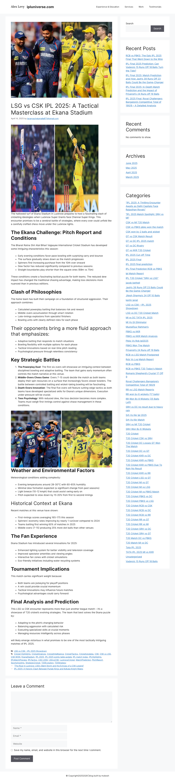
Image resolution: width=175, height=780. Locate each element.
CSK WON (15, 657)
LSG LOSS (43, 660)
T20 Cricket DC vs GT (137, 451)
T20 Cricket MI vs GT (137, 482)
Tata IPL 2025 (133, 547)
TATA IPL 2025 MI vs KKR (140, 552)
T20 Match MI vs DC (137, 542)
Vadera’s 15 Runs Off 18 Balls (142, 561)
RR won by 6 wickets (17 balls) (142, 394)
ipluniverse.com (40, 7)
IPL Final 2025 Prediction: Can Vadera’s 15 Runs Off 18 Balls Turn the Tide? (144, 67)
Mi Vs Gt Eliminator (136, 322)
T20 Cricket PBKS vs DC (139, 496)
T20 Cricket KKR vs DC (138, 455)
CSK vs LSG (105, 654)
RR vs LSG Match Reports (140, 389)
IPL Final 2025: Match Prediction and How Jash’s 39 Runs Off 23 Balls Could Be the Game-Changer (145, 79)
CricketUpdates (86, 654)
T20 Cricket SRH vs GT (138, 533)
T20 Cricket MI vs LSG (138, 487)
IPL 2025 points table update (58, 657)
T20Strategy (60, 663)
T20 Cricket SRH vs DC (138, 529)
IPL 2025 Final (133, 259)
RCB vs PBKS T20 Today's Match (144, 368)
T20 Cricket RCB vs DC (138, 510)
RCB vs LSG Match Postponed (142, 354)
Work (141, 6)
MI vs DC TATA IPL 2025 (139, 317)
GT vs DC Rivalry (135, 245)
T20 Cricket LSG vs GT (138, 477)
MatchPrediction (83, 660)
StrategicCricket (33, 663)
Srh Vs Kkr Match (135, 419)
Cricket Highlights (22, 654)
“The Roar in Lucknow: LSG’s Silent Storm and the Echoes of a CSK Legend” (49, 666)
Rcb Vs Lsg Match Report (140, 359)
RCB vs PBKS (133, 364)
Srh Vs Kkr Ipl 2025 (136, 415)
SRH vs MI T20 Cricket (138, 424)
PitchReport (97, 660)
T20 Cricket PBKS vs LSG (140, 501)
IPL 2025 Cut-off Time (138, 255)
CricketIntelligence (55, 654)
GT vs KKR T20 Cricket (138, 250)
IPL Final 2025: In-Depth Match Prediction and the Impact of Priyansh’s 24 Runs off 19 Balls (143, 90)
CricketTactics (71, 654)
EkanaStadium (28, 657)
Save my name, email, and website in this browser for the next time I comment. (57, 750)
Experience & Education (107, 6)
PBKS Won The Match (138, 345)
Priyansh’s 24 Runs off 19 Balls (142, 350)
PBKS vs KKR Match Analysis (142, 336)
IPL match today (80, 657)
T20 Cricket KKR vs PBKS (140, 460)
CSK (97, 654)
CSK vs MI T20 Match (137, 222)
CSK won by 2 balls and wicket (143, 231)
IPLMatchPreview (19, 660)
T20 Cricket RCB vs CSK (139, 505)
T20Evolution (47, 663)
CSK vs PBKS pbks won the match (144, 227)
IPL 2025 (40, 657)
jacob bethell (133, 282)
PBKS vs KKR (133, 331)
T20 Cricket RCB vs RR (138, 515)
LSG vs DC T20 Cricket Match (142, 313)
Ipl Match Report (135, 273)
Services (129, 6)
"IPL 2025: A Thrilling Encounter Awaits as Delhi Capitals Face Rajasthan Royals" (143, 206)
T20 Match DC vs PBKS (138, 538)
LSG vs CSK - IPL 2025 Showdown (30, 651)
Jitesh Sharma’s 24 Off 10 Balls (143, 295)
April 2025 (131, 172)
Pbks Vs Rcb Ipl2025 (137, 340)
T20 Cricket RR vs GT (137, 519)
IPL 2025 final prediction (139, 264)
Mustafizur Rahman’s (137, 327)
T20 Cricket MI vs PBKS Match (142, 491)
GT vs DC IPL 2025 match (140, 241)
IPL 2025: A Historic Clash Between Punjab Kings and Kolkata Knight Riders (48, 669)
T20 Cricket (132, 433)
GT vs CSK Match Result (139, 236)
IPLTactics (32, 660)
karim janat (132, 300)
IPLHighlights (95, 657)
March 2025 (132, 177)
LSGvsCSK (54, 660)
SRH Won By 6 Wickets (138, 429)
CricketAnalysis (39, 654)
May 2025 (131, 167)
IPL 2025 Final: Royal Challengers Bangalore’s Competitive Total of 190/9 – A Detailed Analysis (144, 102)
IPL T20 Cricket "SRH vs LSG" (142, 278)
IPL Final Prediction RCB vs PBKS (144, 269)
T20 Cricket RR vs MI (137, 524)
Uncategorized (134, 556)
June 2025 (131, 163)
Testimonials (155, 6)
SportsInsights (17, 663)
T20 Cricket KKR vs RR (138, 473)
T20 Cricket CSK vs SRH (139, 438)
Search (129, 23)
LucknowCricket (67, 660)
